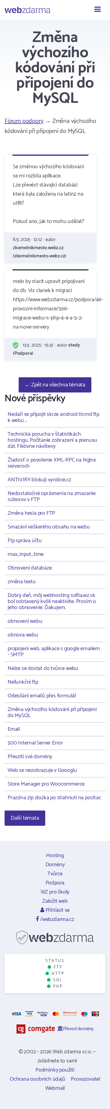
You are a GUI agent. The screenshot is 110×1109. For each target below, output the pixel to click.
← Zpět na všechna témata (55, 384)
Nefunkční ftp (23, 682)
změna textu (22, 581)
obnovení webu (25, 621)
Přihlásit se (57, 910)
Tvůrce (55, 873)
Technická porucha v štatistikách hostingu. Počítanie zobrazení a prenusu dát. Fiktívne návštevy (52, 440)
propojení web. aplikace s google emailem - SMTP (54, 651)
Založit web (55, 901)
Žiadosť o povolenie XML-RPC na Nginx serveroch (52, 463)
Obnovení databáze (30, 568)
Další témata (25, 818)
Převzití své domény (30, 756)
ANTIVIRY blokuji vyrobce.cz (39, 479)
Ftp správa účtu (25, 540)
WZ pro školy (55, 892)
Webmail (55, 1088)
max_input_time (26, 554)
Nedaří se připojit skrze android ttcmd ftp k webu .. (53, 417)
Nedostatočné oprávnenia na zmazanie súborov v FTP (52, 496)
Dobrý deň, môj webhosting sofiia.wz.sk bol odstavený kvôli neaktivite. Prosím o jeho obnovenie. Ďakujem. (52, 601)
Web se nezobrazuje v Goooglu (42, 770)
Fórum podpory (24, 121)
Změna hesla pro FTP (31, 513)
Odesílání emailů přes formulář (42, 695)
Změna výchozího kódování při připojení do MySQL (52, 712)
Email (14, 729)
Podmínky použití (55, 1070)
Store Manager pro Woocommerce (46, 784)
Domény (55, 864)
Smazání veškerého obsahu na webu (49, 527)
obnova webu (23, 635)
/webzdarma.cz (56, 919)
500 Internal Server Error (35, 743)
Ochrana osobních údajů (37, 1079)
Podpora (55, 883)
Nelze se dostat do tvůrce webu (43, 668)
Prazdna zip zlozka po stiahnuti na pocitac (54, 797)
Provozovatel (85, 1079)
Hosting (55, 855)
